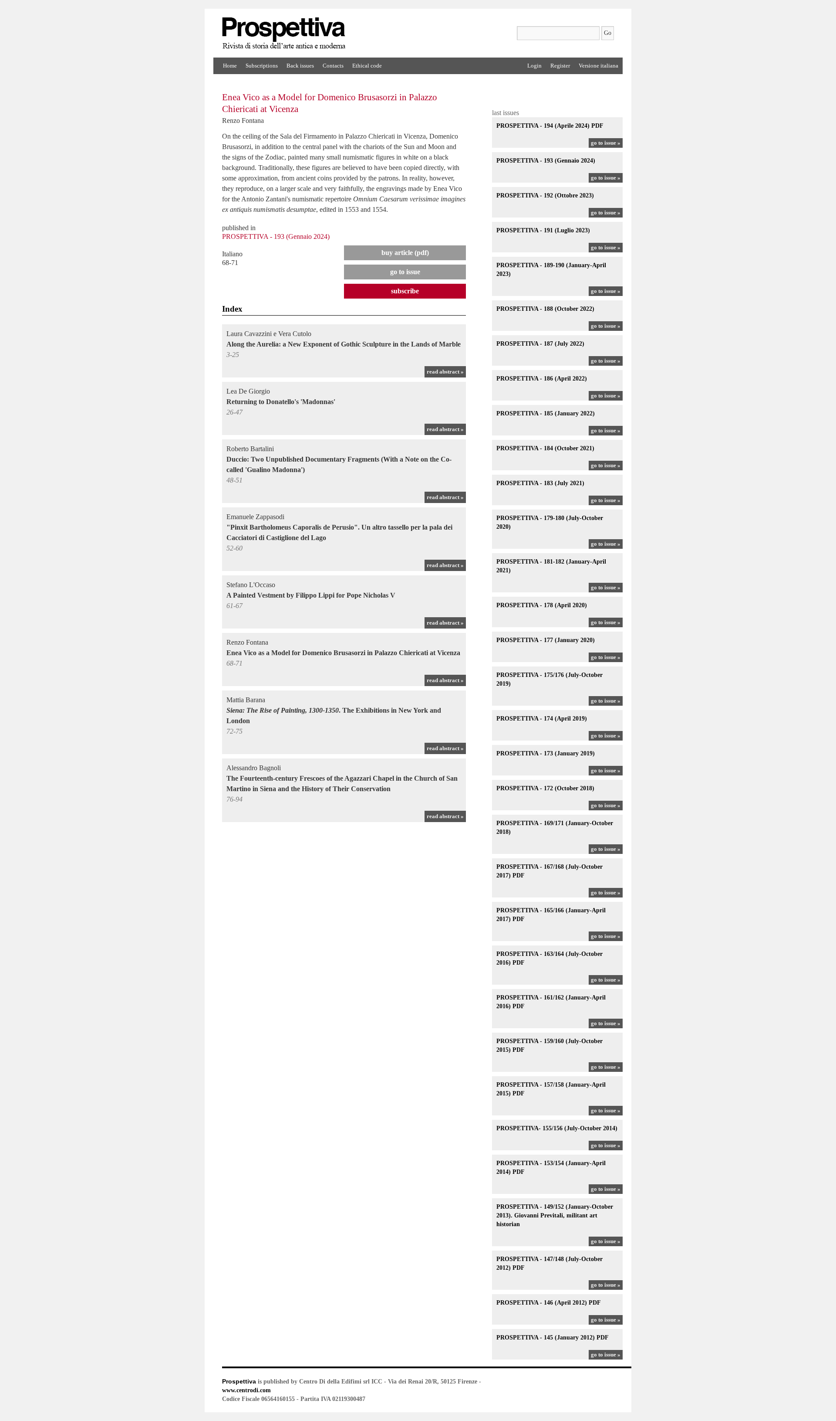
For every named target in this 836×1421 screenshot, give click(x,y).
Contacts (333, 65)
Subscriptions (262, 65)
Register (560, 65)
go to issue (405, 271)
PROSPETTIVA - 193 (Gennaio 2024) (276, 236)
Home (230, 65)
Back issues (300, 65)
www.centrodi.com (246, 1390)
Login (534, 65)
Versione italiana (598, 65)
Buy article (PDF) (405, 252)
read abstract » (445, 371)
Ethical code (367, 65)
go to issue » (605, 142)
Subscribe (405, 291)
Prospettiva (239, 1381)
